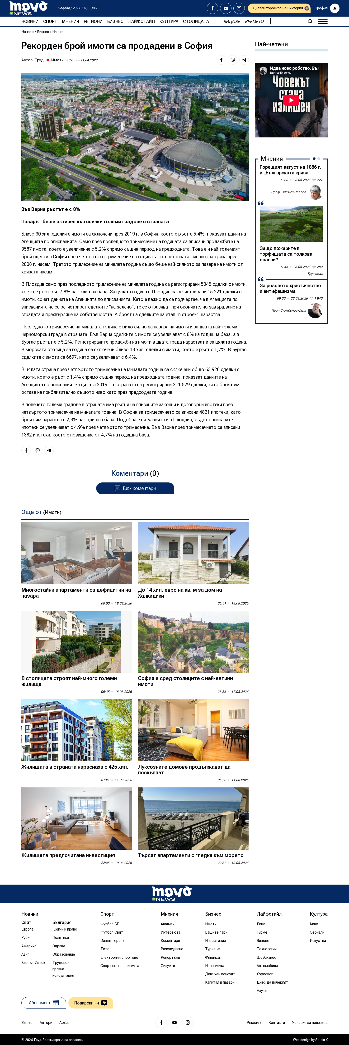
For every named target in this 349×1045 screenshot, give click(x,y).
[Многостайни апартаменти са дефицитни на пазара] (76, 553)
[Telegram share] (244, 60)
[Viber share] (232, 60)
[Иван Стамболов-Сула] (315, 310)
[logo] (28, 8)
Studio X (321, 1040)
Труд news (315, 274)
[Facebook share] (221, 60)
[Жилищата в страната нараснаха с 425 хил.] (76, 730)
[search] (310, 21)
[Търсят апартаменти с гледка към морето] (193, 818)
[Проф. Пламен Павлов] (315, 192)
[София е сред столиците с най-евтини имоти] (193, 642)
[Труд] (172, 893)
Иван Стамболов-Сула (288, 310)
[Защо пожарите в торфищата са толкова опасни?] (291, 224)
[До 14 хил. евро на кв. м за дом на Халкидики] (193, 553)
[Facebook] (212, 8)
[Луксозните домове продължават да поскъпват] (193, 730)
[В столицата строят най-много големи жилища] (76, 642)
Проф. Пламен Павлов (288, 192)
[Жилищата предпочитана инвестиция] (76, 818)
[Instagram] (239, 8)
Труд (39, 60)
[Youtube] (225, 8)
